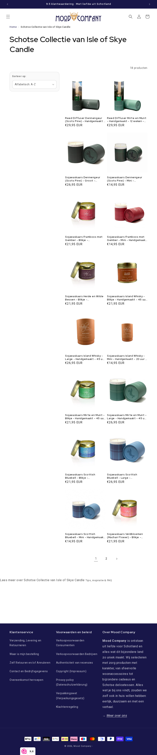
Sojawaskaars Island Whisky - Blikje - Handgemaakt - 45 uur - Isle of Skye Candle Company (127, 298)
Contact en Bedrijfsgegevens (29, 671)
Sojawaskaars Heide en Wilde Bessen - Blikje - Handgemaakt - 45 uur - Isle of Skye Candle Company (84, 298)
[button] (8, 16)
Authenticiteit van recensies (74, 662)
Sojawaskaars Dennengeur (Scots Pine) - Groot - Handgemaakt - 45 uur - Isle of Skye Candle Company (83, 179)
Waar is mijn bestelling (24, 654)
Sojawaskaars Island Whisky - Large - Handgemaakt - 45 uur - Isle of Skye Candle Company (85, 357)
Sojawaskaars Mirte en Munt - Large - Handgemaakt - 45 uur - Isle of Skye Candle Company (127, 417)
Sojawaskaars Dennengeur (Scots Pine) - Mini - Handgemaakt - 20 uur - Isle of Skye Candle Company (125, 179)
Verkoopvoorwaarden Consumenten (70, 643)
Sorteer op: (19, 76)
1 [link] (96, 558)
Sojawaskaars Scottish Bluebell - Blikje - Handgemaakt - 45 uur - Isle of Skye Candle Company (83, 476)
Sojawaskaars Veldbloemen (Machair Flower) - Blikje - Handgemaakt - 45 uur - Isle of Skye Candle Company (125, 536)
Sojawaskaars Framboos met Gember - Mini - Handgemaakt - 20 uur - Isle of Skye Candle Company (127, 238)
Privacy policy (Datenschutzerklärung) (71, 682)
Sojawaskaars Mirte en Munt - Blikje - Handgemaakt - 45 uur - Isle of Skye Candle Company (85, 417)
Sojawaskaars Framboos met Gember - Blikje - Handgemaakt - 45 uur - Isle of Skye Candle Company (84, 238)
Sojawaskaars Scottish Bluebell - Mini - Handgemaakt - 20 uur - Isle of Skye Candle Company (85, 536)
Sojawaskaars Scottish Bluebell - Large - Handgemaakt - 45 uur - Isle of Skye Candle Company (125, 476)
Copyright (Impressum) (71, 671)
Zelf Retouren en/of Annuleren (30, 662)
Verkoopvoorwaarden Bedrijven (76, 654)
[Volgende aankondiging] (149, 4)
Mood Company (82, 746)
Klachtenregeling (67, 706)
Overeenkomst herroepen (26, 679)
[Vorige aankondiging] (7, 4)
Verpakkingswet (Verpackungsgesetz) (70, 696)
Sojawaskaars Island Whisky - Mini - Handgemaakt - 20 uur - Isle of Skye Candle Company (127, 357)
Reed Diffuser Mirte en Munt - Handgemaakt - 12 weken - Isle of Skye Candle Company (126, 120)
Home (13, 26)
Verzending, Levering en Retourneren (25, 643)
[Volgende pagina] (116, 559)
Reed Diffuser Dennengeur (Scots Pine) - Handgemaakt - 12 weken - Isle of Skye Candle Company (85, 120)
